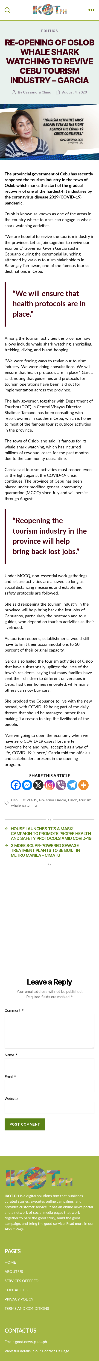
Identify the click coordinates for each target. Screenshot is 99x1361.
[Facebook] (16, 785)
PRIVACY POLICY (19, 1299)
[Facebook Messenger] (27, 785)
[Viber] (61, 785)
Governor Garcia (52, 800)
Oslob (72, 800)
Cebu (15, 800)
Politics (49, 31)
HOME (10, 1262)
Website (11, 1099)
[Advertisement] (49, 925)
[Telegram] (72, 785)
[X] (38, 785)
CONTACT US (16, 1290)
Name (11, 1055)
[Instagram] (49, 785)
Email (10, 1077)
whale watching (24, 805)
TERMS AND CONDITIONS (27, 1308)
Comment (14, 1011)
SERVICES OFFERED (21, 1281)
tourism (85, 800)
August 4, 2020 (74, 92)
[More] (83, 785)
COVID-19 (29, 800)
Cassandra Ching (37, 92)
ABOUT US (14, 1272)
